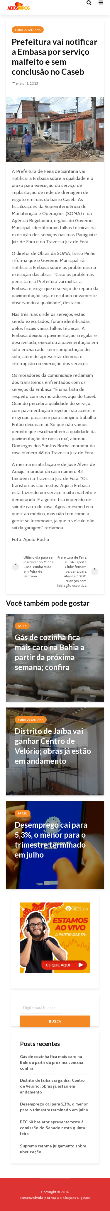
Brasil (22, 813)
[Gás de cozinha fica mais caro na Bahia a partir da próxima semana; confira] (55, 657)
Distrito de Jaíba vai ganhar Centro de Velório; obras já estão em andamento (52, 1086)
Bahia (22, 626)
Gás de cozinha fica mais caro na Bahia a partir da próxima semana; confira (52, 1062)
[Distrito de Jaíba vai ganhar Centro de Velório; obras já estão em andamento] (55, 751)
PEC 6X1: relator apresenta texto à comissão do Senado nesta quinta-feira (53, 1127)
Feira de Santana (27, 30)
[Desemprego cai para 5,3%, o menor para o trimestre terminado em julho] (55, 845)
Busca (55, 1021)
